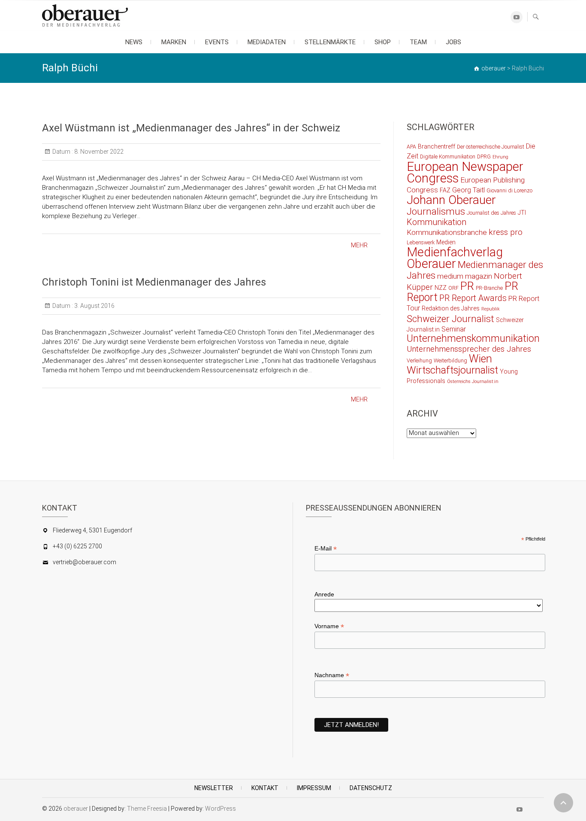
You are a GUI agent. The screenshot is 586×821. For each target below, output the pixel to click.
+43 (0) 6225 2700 (77, 546)
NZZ (441, 287)
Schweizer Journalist (450, 318)
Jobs (453, 42)
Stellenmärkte (330, 42)
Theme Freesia (147, 808)
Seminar (453, 329)
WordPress (220, 808)
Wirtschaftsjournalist (452, 370)
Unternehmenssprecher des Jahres (469, 349)
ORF (453, 288)
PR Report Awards (473, 298)
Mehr (359, 245)
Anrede (324, 594)
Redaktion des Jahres (451, 308)
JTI (522, 212)
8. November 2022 (98, 151)
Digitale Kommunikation (447, 156)
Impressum (314, 788)
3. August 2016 (94, 305)
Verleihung (419, 360)
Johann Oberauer (451, 200)
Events (217, 42)
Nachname (331, 675)
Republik (490, 309)
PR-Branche (489, 288)
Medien (446, 242)
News (133, 42)
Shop (383, 42)
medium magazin (464, 276)
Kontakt (264, 788)
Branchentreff (436, 146)
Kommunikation (436, 222)
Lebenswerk (421, 242)
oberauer (75, 808)
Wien (480, 359)
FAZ (445, 190)
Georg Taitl (468, 190)
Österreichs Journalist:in (472, 381)
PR (467, 286)
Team (418, 42)
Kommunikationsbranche (447, 232)
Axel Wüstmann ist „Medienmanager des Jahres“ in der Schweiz (191, 128)
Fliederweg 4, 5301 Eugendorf (92, 530)
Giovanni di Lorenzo (509, 190)
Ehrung (500, 157)
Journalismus (436, 211)
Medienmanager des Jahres (475, 270)
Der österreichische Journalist (490, 146)
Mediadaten (267, 42)
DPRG (484, 156)
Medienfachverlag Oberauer (455, 258)
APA (411, 146)
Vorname (329, 626)
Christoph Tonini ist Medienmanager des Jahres (154, 282)
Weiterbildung (450, 360)
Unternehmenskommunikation (473, 338)
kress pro (506, 232)
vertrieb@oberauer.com (84, 562)
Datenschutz (371, 788)
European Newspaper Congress (465, 172)
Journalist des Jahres (491, 213)
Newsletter (213, 788)
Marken (173, 42)
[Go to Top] (563, 802)
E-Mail (325, 548)
